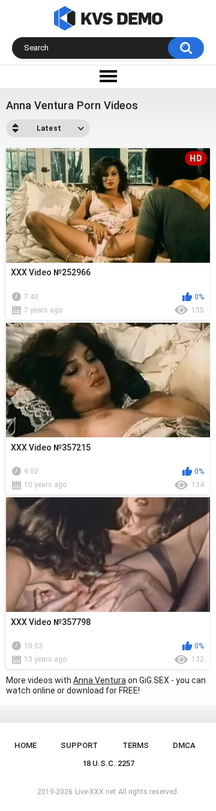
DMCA (184, 745)
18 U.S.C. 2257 (108, 763)
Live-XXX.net (95, 792)
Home (25, 745)
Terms (135, 745)
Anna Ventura (99, 680)
